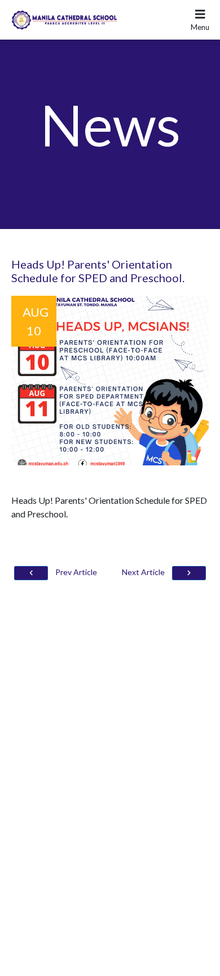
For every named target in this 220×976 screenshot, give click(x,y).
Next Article (144, 572)
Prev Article (75, 572)
